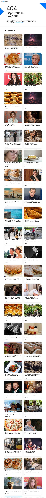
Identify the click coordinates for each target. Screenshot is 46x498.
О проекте (16, 497)
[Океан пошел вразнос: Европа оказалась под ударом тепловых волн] (13, 216)
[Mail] (4, 1)
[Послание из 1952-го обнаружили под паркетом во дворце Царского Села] (13, 43)
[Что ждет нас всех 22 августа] (33, 101)
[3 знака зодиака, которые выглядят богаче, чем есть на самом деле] (33, 409)
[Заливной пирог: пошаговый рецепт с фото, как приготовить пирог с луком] (13, 274)
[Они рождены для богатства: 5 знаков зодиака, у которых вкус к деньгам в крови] (33, 120)
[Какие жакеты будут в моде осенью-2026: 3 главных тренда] (33, 467)
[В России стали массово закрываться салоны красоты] (33, 293)
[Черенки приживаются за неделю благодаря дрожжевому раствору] (33, 313)
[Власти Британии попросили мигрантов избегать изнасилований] (13, 197)
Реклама (11, 497)
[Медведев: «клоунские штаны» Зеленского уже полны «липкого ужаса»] (33, 197)
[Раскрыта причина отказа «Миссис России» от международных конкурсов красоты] (33, 447)
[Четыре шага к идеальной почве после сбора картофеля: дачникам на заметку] (33, 370)
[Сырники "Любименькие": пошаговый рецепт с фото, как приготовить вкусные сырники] (13, 62)
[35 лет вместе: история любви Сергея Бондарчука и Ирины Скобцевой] (13, 332)
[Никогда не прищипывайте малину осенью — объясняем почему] (33, 82)
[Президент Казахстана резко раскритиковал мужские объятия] (33, 62)
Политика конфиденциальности (35, 497)
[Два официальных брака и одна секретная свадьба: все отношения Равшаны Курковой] (13, 82)
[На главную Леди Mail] (6, 1)
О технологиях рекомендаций (24, 497)
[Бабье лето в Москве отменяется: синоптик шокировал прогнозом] (13, 139)
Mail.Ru (2, 497)
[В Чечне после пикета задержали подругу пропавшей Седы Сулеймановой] (13, 159)
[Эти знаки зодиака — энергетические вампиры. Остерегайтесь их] (33, 139)
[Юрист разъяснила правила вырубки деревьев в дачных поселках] (33, 390)
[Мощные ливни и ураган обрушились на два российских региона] (33, 236)
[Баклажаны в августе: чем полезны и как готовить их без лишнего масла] (13, 370)
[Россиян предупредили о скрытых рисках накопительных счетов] (13, 486)
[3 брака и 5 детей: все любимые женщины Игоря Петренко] (13, 255)
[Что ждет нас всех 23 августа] (33, 43)
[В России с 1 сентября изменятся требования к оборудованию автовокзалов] (13, 447)
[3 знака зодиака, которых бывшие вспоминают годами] (13, 351)
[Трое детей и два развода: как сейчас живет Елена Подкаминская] (13, 120)
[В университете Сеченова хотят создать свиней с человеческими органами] (33, 351)
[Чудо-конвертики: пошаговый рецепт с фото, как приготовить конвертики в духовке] (13, 101)
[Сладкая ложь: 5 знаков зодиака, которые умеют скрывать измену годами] (13, 293)
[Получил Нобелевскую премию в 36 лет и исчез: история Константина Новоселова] (33, 178)
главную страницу (19, 22)
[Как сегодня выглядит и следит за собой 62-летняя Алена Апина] (33, 486)
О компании (7, 497)
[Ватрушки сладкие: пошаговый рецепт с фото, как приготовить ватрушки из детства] (13, 467)
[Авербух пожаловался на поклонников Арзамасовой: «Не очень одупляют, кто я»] (13, 390)
